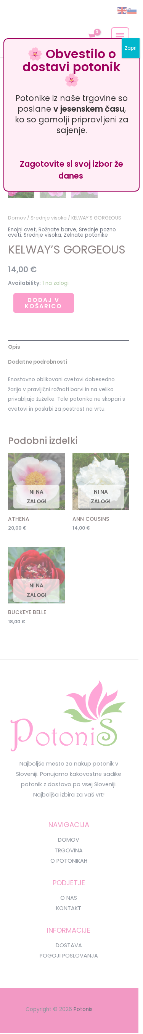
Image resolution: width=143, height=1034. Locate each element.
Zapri (131, 48)
